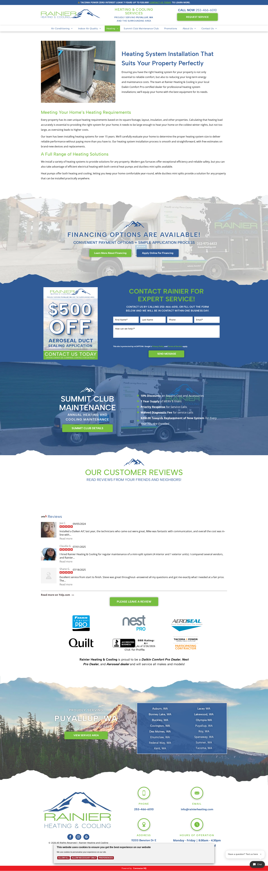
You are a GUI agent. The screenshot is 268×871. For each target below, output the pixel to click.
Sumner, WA (204, 742)
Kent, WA (160, 748)
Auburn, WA (160, 708)
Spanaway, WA (203, 737)
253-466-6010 (206, 10)
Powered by (127, 868)
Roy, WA (204, 731)
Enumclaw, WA (160, 737)
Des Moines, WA (160, 731)
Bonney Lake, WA (160, 714)
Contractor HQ (139, 868)
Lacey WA (203, 708)
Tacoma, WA (204, 748)
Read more (66, 538)
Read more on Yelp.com (55, 595)
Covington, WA (160, 725)
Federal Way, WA (160, 743)
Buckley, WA (160, 720)
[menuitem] (61, 28)
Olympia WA (204, 720)
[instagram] (78, 837)
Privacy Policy (158, 346)
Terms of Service (175, 346)
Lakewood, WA (203, 714)
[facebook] (70, 837)
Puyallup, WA (203, 725)
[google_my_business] (86, 837)
